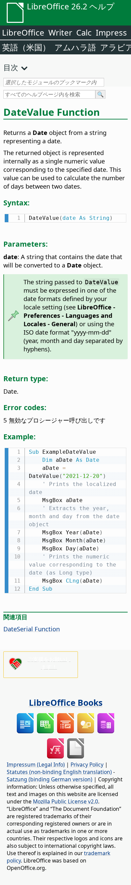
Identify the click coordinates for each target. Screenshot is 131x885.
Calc (84, 32)
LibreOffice (23, 32)
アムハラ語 (75, 47)
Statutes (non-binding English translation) (59, 772)
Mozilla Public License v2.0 (65, 801)
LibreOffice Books (65, 702)
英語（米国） (26, 47)
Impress (111, 32)
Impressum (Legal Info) (36, 764)
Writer (60, 32)
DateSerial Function (31, 629)
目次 (10, 67)
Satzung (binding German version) (49, 779)
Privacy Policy (87, 764)
